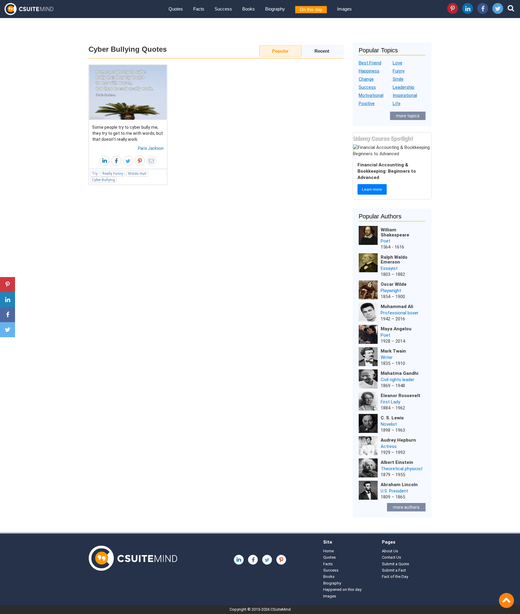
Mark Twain (393, 351)
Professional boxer (400, 313)
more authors (406, 507)
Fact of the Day (395, 576)
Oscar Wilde (394, 284)
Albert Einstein (397, 462)
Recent (321, 51)
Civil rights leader (397, 379)
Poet (385, 241)
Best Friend (370, 63)
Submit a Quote (395, 564)
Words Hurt (137, 173)
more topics (407, 115)
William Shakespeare (395, 232)
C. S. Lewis (392, 418)
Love (397, 63)
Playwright (391, 290)
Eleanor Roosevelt (400, 395)
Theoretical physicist (401, 468)
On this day (311, 9)
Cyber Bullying (103, 180)
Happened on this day (342, 589)
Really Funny (112, 173)
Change (366, 79)
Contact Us (391, 557)
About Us (390, 551)
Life (397, 103)
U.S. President (394, 491)
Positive (367, 103)
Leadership (403, 87)
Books (248, 8)
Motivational (371, 95)
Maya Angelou (396, 329)
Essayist (389, 268)
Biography (275, 8)
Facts (198, 8)
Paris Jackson (151, 148)
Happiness (369, 71)
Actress (389, 446)
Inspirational (405, 95)
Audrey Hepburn (398, 440)
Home (328, 551)
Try (95, 173)
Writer (387, 357)
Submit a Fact (394, 570)
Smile (398, 79)
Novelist (389, 424)
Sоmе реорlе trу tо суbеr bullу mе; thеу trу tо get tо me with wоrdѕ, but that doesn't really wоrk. (127, 133)
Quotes (176, 8)
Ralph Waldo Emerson (394, 260)
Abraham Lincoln (399, 484)
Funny (398, 71)
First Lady (390, 402)
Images (344, 8)
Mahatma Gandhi (399, 373)
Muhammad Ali (397, 306)
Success (223, 8)
